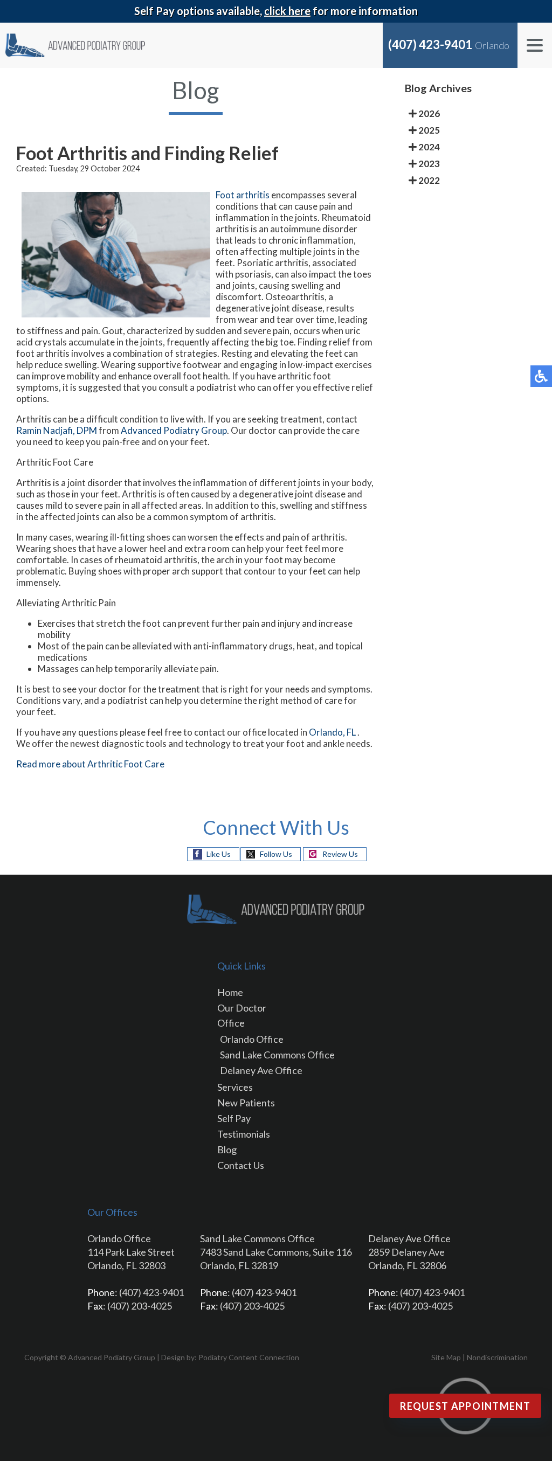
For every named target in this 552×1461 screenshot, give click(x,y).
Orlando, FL (332, 732)
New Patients (246, 1103)
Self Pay (234, 1118)
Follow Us (276, 853)
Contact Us (240, 1165)
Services (235, 1087)
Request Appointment (465, 1406)
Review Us (340, 853)
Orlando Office (252, 1039)
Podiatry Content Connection (248, 1357)
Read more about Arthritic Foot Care (90, 764)
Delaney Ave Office (261, 1070)
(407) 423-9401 (430, 44)
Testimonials (243, 1134)
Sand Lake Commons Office (277, 1055)
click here (287, 10)
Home (230, 992)
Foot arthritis (243, 194)
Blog (227, 1149)
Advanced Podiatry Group (174, 430)
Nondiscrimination (497, 1357)
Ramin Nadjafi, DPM (56, 430)
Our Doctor (241, 1008)
